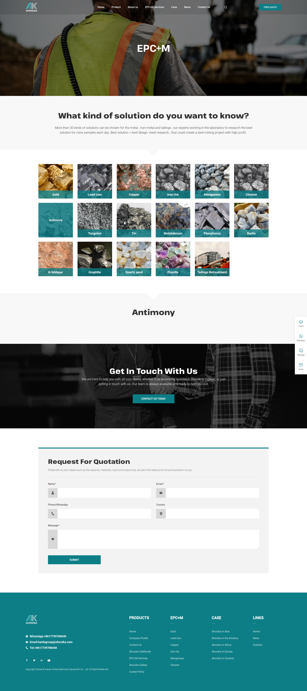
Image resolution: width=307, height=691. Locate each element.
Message (53, 525)
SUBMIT (74, 559)
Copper (174, 644)
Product (116, 7)
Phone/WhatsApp (58, 504)
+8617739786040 (55, 636)
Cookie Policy (136, 671)
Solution (257, 644)
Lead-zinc (175, 638)
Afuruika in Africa (221, 644)
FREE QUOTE (270, 7)
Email (160, 483)
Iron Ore (174, 651)
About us (133, 7)
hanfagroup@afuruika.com (55, 642)
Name (52, 483)
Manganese (177, 658)
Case (174, 7)
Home (101, 7)
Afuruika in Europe (222, 651)
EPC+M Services (154, 7)
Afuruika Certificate (140, 651)
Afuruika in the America (225, 638)
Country (160, 504)
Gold (173, 631)
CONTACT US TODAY (153, 398)
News (187, 7)
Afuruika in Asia (221, 631)
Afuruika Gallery (138, 665)
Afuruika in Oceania (223, 658)
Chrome (174, 665)
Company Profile (138, 638)
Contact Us (204, 7)
